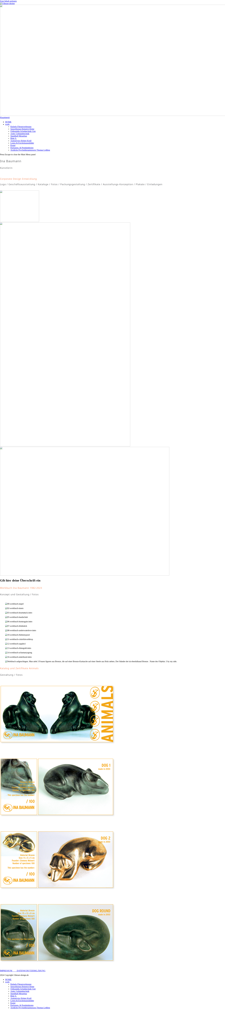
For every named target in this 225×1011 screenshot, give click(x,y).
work (7, 982)
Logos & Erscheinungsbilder (22, 1001)
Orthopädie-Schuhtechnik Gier (23, 989)
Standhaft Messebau (18, 993)
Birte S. (13, 996)
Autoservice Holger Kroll (20, 998)
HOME (8, 979)
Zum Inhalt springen (8, 1)
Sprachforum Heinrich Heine (22, 986)
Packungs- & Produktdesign (21, 1005)
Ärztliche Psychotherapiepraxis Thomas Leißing (30, 1008)
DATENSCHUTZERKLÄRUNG (31, 971)
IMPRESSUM (8, 971)
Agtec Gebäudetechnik (19, 991)
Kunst (12, 1003)
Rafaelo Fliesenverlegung (20, 984)
